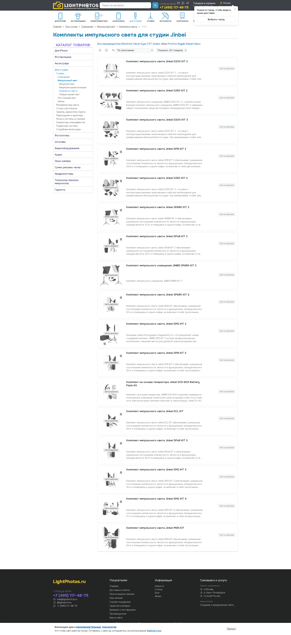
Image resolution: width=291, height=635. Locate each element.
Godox (157, 43)
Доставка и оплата (120, 590)
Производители (118, 613)
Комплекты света (128, 26)
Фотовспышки (63, 57)
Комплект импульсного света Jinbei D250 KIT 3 (157, 178)
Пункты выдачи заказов (122, 594)
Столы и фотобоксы (66, 108)
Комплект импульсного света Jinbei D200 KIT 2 (157, 61)
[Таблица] (106, 50)
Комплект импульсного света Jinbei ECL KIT (154, 411)
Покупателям (118, 580)
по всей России (212, 596)
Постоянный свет (67, 98)
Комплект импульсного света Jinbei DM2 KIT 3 (156, 469)
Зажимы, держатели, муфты (70, 112)
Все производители (109, 43)
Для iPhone (61, 50)
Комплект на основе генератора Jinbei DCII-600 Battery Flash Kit (163, 384)
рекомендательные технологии (96, 627)
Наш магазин (116, 598)
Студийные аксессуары (68, 129)
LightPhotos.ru (69, 581)
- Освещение (63, 77)
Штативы (60, 141)
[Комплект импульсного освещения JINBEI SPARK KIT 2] (111, 275)
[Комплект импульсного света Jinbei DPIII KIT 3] (111, 362)
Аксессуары (62, 63)
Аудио (58, 154)
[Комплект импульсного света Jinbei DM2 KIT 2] (111, 333)
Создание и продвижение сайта (217, 605)
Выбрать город (216, 19)
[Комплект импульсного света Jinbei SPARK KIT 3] (111, 304)
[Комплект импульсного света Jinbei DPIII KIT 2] (111, 158)
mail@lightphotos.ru (67, 599)
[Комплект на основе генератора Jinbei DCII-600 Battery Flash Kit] (111, 392)
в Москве (208, 589)
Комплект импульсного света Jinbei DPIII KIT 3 (156, 353)
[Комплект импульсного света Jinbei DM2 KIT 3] (111, 479)
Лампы (61, 101)
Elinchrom (127, 43)
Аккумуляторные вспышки (72, 87)
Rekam (190, 43)
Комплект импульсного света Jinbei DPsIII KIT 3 (157, 440)
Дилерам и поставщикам (123, 609)
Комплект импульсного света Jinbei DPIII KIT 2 (156, 148)
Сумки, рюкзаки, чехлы (67, 167)
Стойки (60, 73)
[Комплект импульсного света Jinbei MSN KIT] (111, 537)
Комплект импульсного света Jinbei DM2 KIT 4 (156, 498)
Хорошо (231, 629)
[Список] (99, 50)
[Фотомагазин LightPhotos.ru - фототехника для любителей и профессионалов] (76, 5)
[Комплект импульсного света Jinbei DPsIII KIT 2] (111, 246)
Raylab (181, 43)
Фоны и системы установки (70, 119)
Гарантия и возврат (120, 605)
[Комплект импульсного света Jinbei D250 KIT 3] (111, 187)
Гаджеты (60, 189)
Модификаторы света (67, 105)
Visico (197, 43)
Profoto (172, 43)
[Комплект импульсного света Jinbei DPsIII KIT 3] (111, 450)
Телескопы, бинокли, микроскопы (67, 182)
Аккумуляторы (66, 84)
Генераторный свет (69, 94)
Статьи (158, 589)
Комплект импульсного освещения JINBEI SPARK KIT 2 (161, 265)
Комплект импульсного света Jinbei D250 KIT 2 (156, 90)
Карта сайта (116, 617)
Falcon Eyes (140, 43)
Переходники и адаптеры (69, 115)
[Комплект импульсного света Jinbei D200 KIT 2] (111, 71)
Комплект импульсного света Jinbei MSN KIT (155, 527)
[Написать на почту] (178, 3)
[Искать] (155, 5)
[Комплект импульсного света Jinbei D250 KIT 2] (111, 100)
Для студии (71, 26)
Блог (157, 592)
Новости (159, 586)
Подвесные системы (67, 126)
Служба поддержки (120, 602)
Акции (158, 596)
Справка (114, 586)
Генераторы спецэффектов (70, 122)
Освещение (87, 26)
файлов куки (154, 630)
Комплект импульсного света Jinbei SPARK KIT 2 (157, 207)
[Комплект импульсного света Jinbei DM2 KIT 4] (111, 508)
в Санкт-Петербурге (214, 592)
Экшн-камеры (63, 161)
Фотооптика (62, 135)
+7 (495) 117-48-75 (174, 7)
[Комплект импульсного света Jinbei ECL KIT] (111, 421)
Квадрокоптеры (64, 173)
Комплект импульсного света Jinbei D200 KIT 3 (157, 119)
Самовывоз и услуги (213, 580)
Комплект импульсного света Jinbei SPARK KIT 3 (157, 294)
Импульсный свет (106, 26)
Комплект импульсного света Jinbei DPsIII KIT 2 (156, 236)
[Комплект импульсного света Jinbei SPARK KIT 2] (111, 217)
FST (150, 43)
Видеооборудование (67, 148)
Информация (163, 580)
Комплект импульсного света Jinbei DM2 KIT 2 (156, 323)
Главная (57, 26)
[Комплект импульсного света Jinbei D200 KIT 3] (111, 129)
